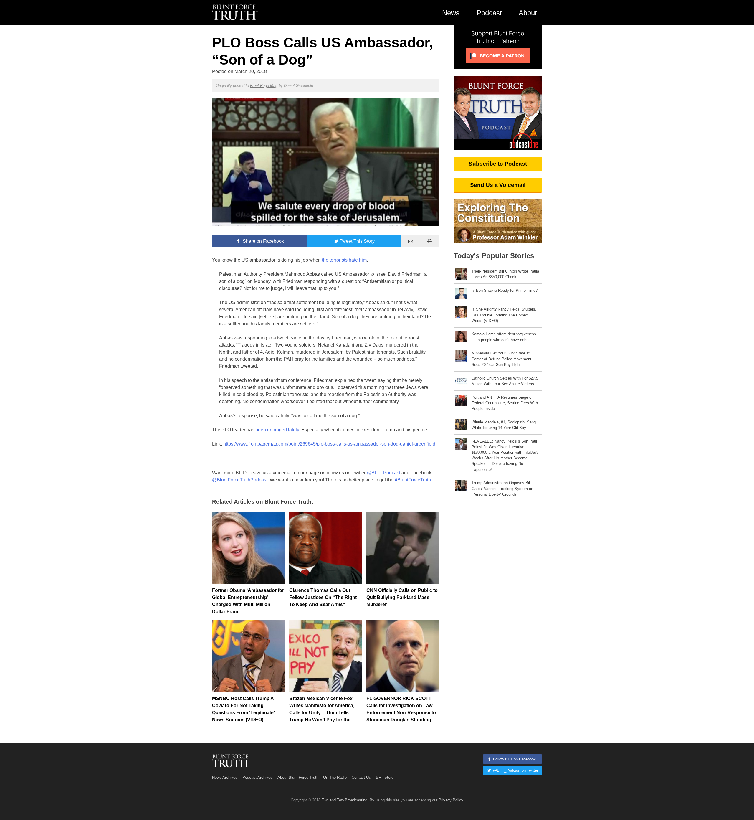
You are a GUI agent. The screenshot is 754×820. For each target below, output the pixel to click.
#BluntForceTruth (413, 479)
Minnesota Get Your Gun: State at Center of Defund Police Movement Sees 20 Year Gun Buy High (501, 359)
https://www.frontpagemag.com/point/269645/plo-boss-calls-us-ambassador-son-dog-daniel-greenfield (329, 443)
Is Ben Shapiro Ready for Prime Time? (505, 290)
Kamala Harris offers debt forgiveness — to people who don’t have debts (504, 337)
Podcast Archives (257, 777)
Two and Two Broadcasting (344, 800)
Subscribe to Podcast (498, 164)
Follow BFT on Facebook (514, 759)
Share (263, 241)
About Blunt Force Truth (297, 777)
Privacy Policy (451, 800)
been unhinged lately (276, 429)
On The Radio (335, 777)
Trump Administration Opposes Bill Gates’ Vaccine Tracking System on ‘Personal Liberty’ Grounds (502, 488)
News (450, 13)
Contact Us (361, 777)
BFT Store (384, 777)
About (528, 13)
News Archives (224, 777)
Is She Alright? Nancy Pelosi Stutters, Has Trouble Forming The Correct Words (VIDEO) (504, 315)
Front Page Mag (263, 85)
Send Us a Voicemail (497, 185)
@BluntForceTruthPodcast (239, 479)
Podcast (489, 13)
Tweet (357, 241)
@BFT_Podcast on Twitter (515, 770)
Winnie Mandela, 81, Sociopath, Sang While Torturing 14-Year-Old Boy (504, 425)
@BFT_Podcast (383, 472)
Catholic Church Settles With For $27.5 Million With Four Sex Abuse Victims (505, 381)
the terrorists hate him (344, 260)
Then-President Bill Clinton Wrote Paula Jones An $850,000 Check (505, 274)
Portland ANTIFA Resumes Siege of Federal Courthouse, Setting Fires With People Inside (505, 403)
